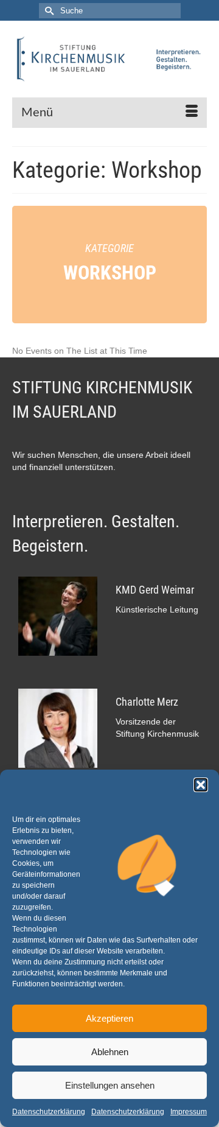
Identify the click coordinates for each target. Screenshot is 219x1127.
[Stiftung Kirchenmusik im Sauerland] (109, 59)
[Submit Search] (48, 10)
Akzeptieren (109, 1018)
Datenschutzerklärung (48, 1112)
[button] (201, 785)
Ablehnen (109, 1052)
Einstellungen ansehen (110, 1085)
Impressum (188, 1112)
